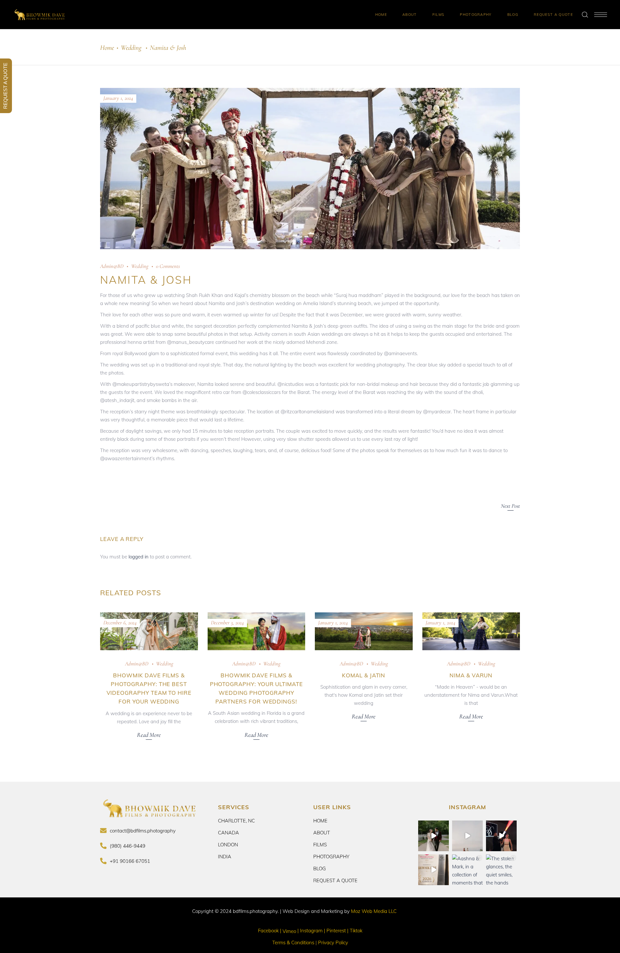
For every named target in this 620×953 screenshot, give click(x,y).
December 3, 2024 (227, 622)
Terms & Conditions (293, 942)
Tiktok (356, 930)
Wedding (131, 48)
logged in (139, 557)
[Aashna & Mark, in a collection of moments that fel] (467, 869)
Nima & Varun (471, 675)
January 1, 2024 (118, 98)
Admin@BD (111, 266)
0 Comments (168, 266)
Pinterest (336, 930)
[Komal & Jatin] (364, 631)
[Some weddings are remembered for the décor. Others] (433, 836)
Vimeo (289, 931)
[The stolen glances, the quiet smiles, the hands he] (501, 869)
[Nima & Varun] (471, 631)
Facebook (268, 930)
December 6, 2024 (120, 622)
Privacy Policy (332, 942)
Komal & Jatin (363, 675)
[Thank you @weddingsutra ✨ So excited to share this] (433, 869)
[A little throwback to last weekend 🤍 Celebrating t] (501, 836)
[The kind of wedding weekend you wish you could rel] (467, 836)
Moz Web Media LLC (374, 911)
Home (107, 48)
